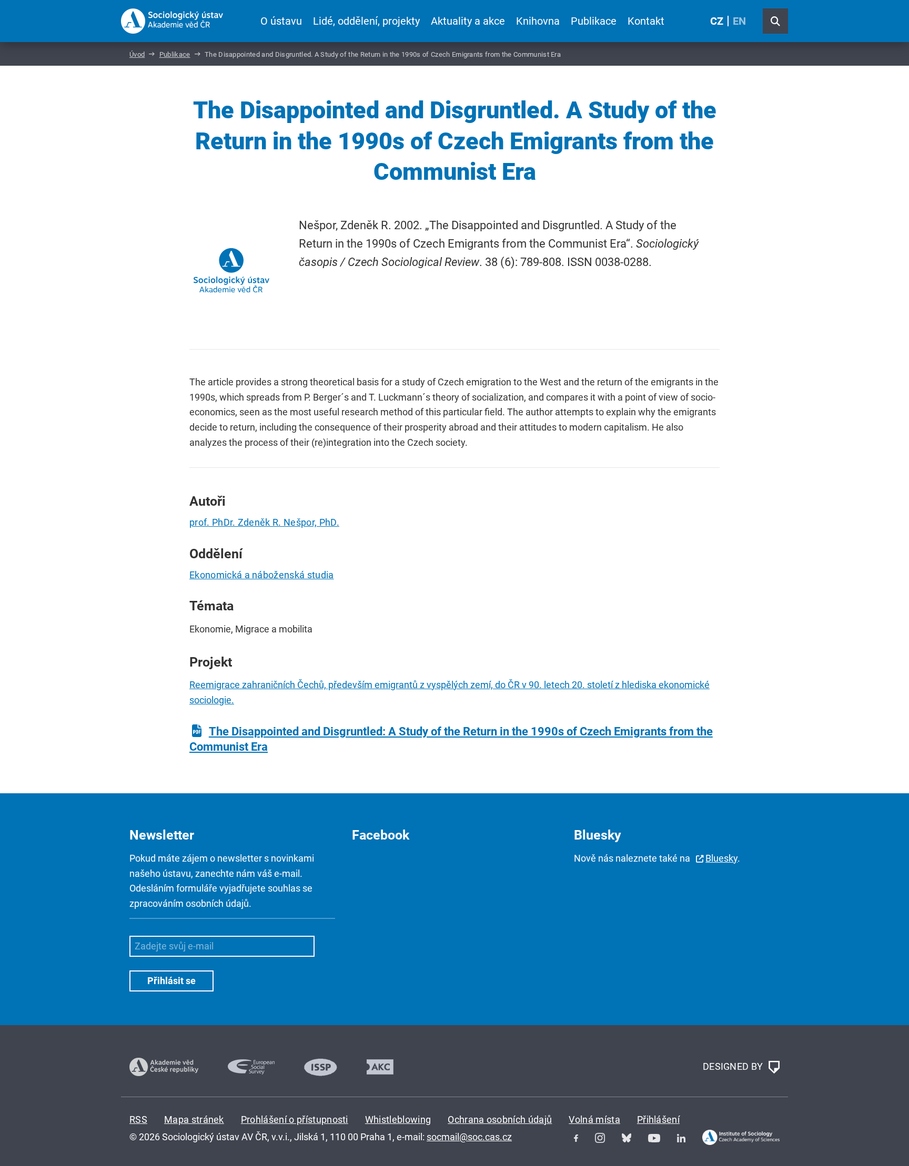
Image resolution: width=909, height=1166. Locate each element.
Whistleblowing (398, 1119)
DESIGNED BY (734, 1066)
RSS (138, 1119)
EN (739, 21)
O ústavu (281, 21)
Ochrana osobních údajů (500, 1119)
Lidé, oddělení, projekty (366, 21)
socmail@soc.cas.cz (469, 1136)
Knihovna (538, 21)
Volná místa (594, 1119)
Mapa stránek (194, 1119)
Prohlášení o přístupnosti (294, 1119)
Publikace (594, 21)
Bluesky (721, 858)
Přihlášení (658, 1119)
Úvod (137, 54)
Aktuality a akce (468, 21)
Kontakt (646, 21)
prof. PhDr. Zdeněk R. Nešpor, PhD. (264, 522)
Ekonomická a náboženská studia (261, 574)
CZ (716, 21)
